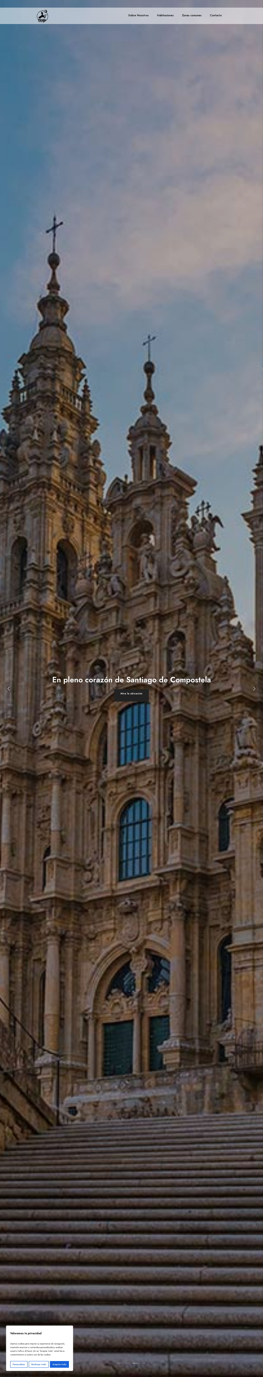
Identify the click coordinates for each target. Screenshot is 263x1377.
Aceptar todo (59, 1364)
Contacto (216, 15)
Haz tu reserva (131, 693)
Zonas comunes (192, 15)
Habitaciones (165, 15)
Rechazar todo (38, 1364)
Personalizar (19, 1364)
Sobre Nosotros (138, 15)
